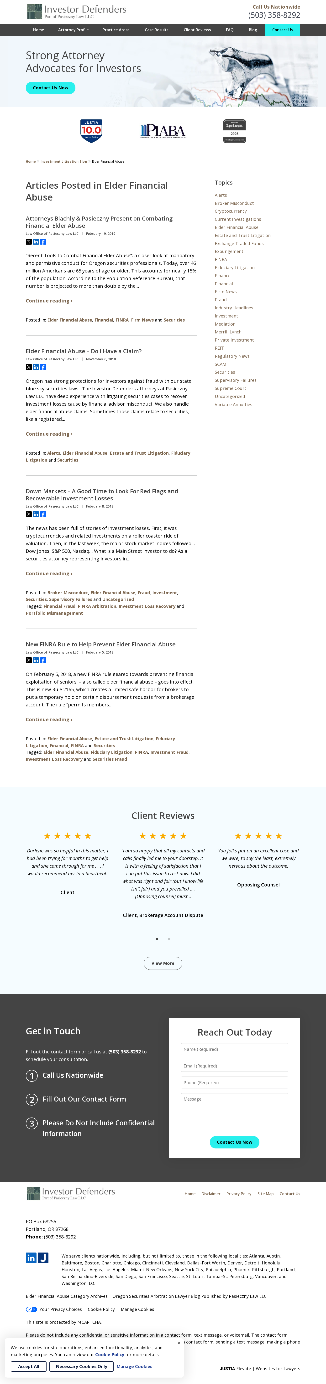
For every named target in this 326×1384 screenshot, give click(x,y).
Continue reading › (49, 300)
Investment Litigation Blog (64, 161)
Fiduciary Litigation (111, 752)
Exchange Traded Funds (239, 243)
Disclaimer (211, 1193)
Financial (104, 320)
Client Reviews (197, 29)
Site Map (266, 1193)
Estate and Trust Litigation (139, 453)
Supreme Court (230, 388)
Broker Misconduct (67, 592)
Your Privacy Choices (61, 1309)
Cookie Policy (101, 1309)
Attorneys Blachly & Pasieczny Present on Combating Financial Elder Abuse (99, 222)
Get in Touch (53, 1031)
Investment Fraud (169, 752)
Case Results (156, 29)
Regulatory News (232, 356)
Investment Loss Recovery (147, 606)
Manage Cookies (137, 1309)
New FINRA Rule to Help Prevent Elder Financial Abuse (101, 644)
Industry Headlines (234, 308)
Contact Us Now (50, 88)
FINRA (122, 320)
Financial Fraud (59, 606)
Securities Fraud (110, 759)
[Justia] (43, 1258)
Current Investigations (238, 219)
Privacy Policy (239, 1193)
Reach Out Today (234, 1032)
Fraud (144, 592)
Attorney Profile (73, 29)
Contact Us (282, 29)
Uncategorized (118, 599)
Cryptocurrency (231, 211)
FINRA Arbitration (97, 606)
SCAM (220, 364)
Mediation (225, 324)
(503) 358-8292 (274, 15)
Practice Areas (116, 29)
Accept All (28, 1366)
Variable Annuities (233, 404)
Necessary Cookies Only (81, 1366)
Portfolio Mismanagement (54, 613)
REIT (219, 348)
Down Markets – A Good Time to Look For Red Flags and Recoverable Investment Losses (102, 495)
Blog (253, 29)
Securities (174, 320)
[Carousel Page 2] (169, 939)
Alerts (53, 453)
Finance (223, 275)
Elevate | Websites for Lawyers (260, 1368)
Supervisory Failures (70, 599)
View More (163, 963)
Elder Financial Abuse (69, 320)
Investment (164, 592)
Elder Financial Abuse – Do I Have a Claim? (84, 351)
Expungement (229, 251)
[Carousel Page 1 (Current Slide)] (157, 939)
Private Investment (234, 340)
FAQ (230, 29)
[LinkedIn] (31, 1258)
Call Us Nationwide (276, 7)
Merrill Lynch (228, 332)
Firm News (142, 320)
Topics (224, 182)
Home (38, 29)
